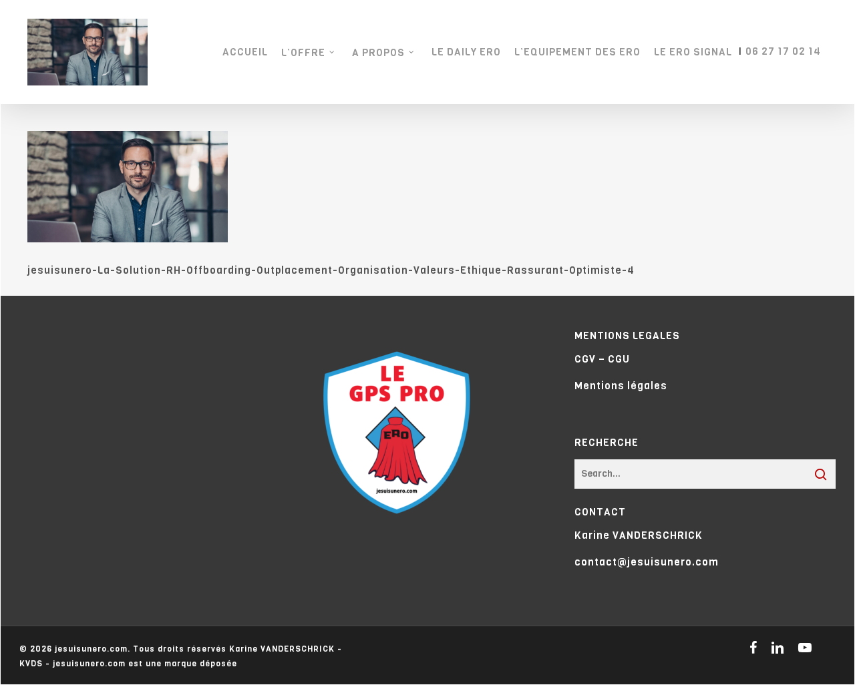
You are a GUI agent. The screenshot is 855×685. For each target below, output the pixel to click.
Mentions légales (620, 386)
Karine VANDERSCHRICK (638, 535)
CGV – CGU (602, 359)
